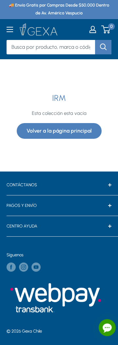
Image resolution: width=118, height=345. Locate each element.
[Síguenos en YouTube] (36, 267)
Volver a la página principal (59, 131)
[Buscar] (103, 47)
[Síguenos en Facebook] (11, 267)
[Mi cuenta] (92, 29)
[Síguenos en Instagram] (23, 267)
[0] (106, 29)
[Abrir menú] (10, 29)
